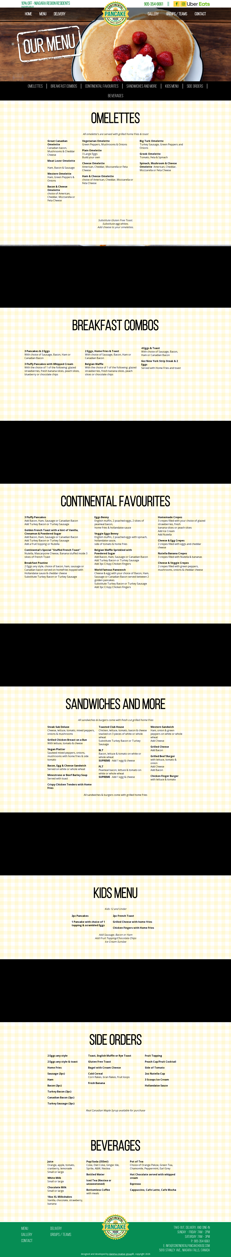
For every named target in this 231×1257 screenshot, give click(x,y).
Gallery (153, 13)
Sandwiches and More (141, 86)
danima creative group (120, 1253)
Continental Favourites (101, 86)
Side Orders (195, 86)
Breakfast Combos (64, 86)
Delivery (59, 13)
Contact (200, 13)
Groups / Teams (176, 13)
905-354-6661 (153, 4)
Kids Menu (172, 86)
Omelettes (35, 86)
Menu (42, 13)
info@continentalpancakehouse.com (188, 1246)
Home (28, 13)
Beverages (115, 95)
